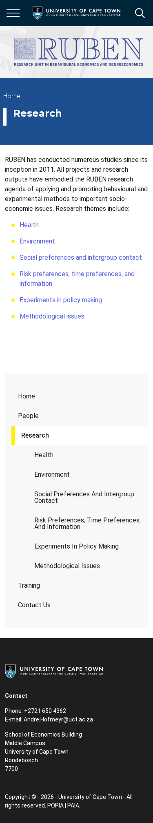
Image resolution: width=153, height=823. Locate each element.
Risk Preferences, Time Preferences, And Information (87, 523)
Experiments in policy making (61, 300)
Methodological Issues (67, 566)
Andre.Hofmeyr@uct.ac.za (59, 719)
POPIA (55, 805)
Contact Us (34, 605)
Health (43, 455)
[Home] (54, 671)
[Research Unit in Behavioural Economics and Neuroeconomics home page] (79, 52)
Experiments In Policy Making (76, 546)
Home (26, 396)
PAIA (73, 805)
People (28, 416)
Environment (52, 474)
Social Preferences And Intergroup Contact (84, 497)
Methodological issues (52, 316)
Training (29, 585)
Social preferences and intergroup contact (81, 257)
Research (35, 435)
